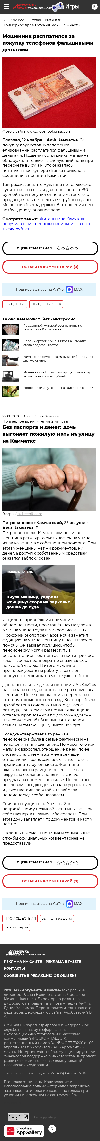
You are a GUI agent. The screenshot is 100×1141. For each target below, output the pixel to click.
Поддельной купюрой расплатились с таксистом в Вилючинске (52, 327)
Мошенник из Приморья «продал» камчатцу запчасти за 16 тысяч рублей (57, 374)
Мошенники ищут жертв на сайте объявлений (58, 388)
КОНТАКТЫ (14, 968)
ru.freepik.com (29, 514)
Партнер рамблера (45, 1117)
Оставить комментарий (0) (50, 267)
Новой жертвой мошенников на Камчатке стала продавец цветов (55, 343)
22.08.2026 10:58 (16, 416)
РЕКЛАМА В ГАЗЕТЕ (63, 961)
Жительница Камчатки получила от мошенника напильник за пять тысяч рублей (46, 224)
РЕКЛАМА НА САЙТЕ (23, 961)
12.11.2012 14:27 (14, 20)
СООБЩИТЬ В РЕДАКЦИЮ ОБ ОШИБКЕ (40, 975)
